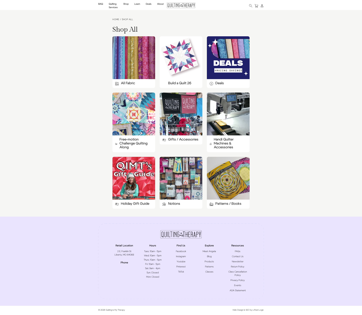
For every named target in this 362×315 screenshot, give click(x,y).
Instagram (181, 256)
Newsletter (238, 261)
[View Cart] (256, 6)
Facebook (181, 251)
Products (209, 261)
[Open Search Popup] (250, 6)
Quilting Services (113, 6)
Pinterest (181, 267)
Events (237, 285)
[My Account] (262, 6)
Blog (209, 256)
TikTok (181, 272)
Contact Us (238, 256)
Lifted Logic (258, 310)
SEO (247, 310)
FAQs (237, 251)
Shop (126, 4)
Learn (137, 4)
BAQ (100, 4)
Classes (209, 272)
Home (115, 19)
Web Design (237, 310)
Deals (148, 4)
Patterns (209, 267)
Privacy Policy (237, 280)
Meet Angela (209, 251)
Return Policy (237, 267)
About (160, 4)
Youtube (181, 261)
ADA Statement (238, 290)
